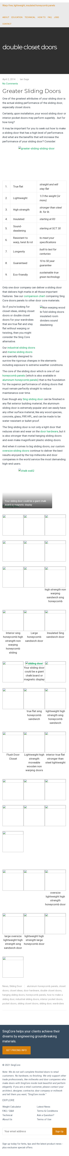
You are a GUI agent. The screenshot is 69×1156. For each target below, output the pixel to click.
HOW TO (42, 17)
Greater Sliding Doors (31, 91)
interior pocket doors (51, 999)
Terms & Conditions (47, 1110)
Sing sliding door (33, 399)
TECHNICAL (30, 17)
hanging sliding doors (13, 994)
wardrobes (58, 1003)
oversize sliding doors (15, 450)
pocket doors (9, 1003)
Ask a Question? (45, 1115)
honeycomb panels (13, 375)
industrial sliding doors (21, 347)
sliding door (45, 1003)
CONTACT (6, 24)
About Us (7, 1119)
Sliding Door (15, 986)
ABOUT (5, 17)
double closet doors (50, 990)
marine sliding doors (20, 352)
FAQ (50, 17)
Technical (7, 1115)
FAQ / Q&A (8, 1110)
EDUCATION (16, 17)
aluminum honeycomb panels (20, 379)
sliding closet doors (28, 1003)
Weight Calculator (11, 1106)
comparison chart (34, 296)
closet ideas (16, 990)
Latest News (43, 1106)
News (5, 986)
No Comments (10, 83)
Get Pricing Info (16, 1050)
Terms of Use (44, 1119)
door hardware (49, 431)
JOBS (56, 17)
